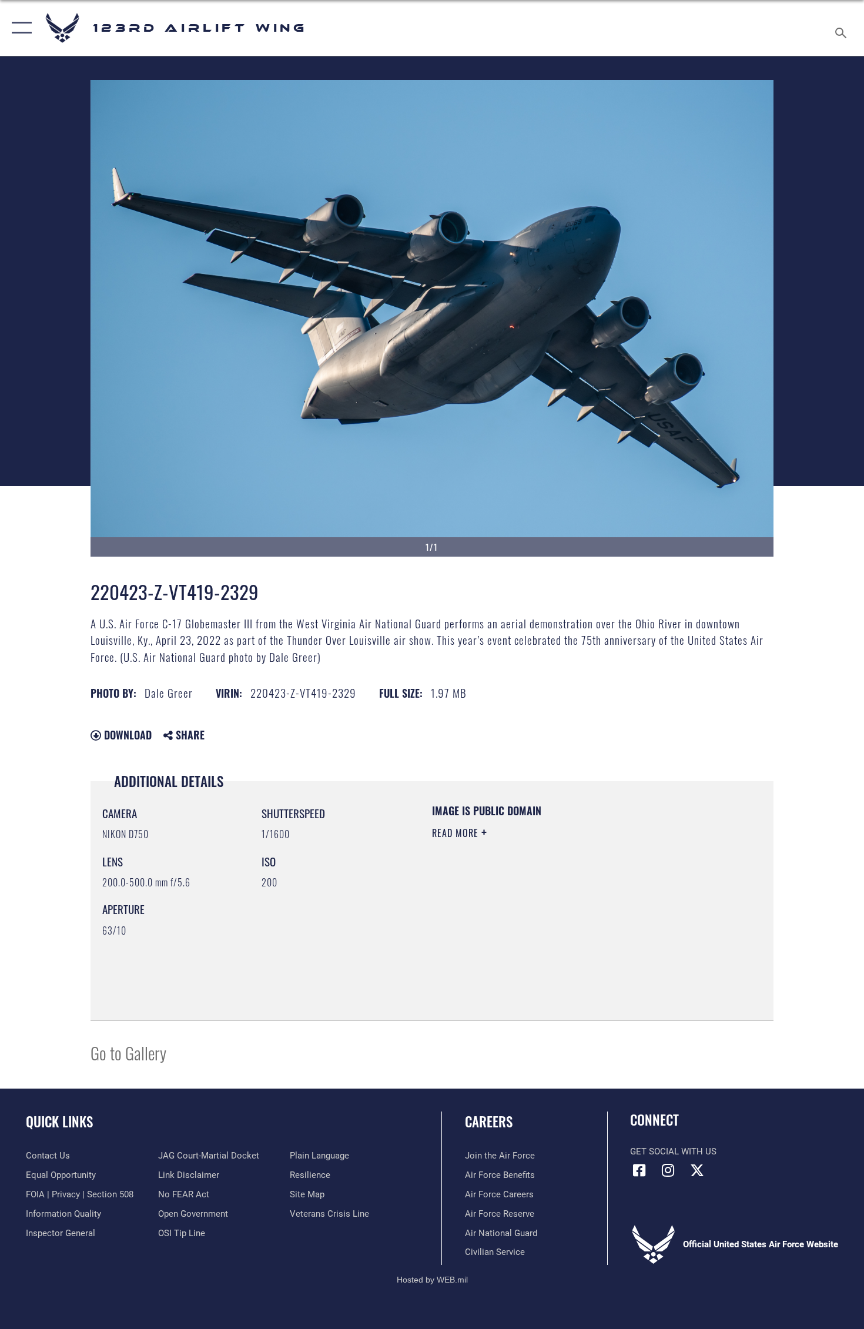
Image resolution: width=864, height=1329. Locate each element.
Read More (456, 833)
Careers (489, 1122)
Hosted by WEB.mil (432, 1279)
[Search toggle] (842, 28)
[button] (19, 28)
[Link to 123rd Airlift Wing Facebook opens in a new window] (639, 1170)
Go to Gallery (128, 1052)
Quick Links (59, 1122)
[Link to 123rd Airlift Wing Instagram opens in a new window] (668, 1170)
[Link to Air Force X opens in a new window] (697, 1170)
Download (126, 734)
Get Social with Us (673, 1151)
